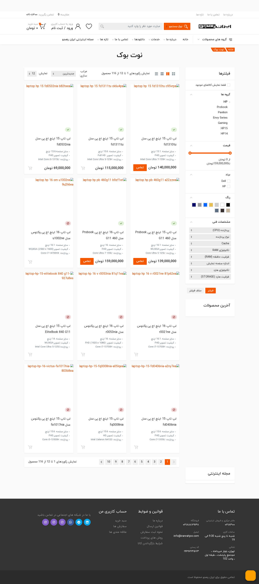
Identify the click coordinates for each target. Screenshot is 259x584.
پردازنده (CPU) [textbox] (221, 230)
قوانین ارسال (155, 526)
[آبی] (205, 205)
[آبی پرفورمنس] (217, 210)
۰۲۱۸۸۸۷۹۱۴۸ (191, 525)
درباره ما (228, 14)
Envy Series (220, 118)
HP (226, 102)
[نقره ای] (217, 205)
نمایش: (42, 73)
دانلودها (139, 40)
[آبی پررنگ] (194, 205)
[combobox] (210, 230)
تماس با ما (213, 14)
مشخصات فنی (221, 222)
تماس (140, 167)
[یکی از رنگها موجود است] (174, 129)
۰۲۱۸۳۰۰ (230, 525)
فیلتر (210, 290)
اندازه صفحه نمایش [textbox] (218, 263)
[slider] (230, 153)
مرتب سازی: (83, 73)
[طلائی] (211, 205)
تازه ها (200, 14)
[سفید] (222, 205)
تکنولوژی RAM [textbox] (221, 250)
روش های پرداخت (152, 538)
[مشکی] (228, 205)
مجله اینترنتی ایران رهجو (77, 40)
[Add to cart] (83, 168)
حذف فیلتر (195, 290)
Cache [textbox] (225, 243)
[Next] (101, 462)
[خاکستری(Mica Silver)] (222, 210)
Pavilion (223, 112)
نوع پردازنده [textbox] (222, 237)
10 (108, 462)
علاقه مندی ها (118, 532)
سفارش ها (120, 526)
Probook (222, 107)
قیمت (226, 146)
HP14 (224, 134)
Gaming (223, 123)
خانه (185, 40)
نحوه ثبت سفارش (151, 532)
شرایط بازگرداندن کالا (150, 543)
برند (228, 175)
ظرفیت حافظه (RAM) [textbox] (217, 257)
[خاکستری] (200, 205)
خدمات (155, 40)
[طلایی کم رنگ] (228, 210)
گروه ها (225, 95)
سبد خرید (121, 521)
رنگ (227, 198)
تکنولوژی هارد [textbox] (221, 270)
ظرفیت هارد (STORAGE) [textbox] (215, 277)
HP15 (224, 128)
